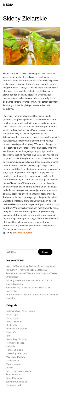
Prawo (9, 367)
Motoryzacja (12, 360)
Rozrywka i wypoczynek (18, 371)
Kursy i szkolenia (14, 350)
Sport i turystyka (14, 378)
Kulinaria (10, 346)
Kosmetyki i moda (15, 343)
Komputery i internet (16, 339)
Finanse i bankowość (16, 329)
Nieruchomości (13, 364)
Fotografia (11, 332)
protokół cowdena (22, 233)
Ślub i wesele (13, 374)
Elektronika (11, 325)
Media (8, 4)
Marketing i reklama (16, 353)
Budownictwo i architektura (20, 311)
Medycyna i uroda (15, 357)
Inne (8, 336)
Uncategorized (13, 385)
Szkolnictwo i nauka (16, 382)
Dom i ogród (12, 314)
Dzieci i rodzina (14, 321)
